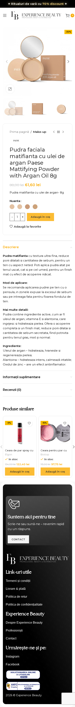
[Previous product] (54, 132)
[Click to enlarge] (10, 89)
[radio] (12, 206)
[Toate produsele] (58, 132)
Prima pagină (19, 132)
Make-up (39, 132)
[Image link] (37, 558)
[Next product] (63, 132)
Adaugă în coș (40, 216)
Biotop (45, 454)
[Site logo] (36, 15)
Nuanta (15, 201)
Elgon (8, 454)
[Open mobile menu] (5, 15)
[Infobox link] (37, 581)
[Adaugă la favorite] (29, 423)
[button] (7, 61)
